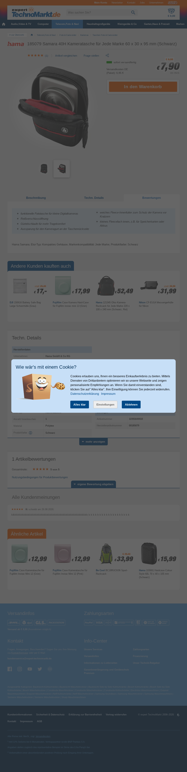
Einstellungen (105, 404)
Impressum (108, 393)
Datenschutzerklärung (84, 393)
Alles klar (79, 404)
